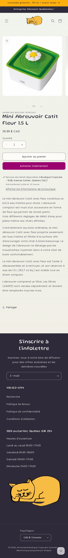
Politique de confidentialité (23, 411)
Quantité (7, 138)
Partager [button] (11, 307)
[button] (6, 21)
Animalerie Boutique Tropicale (32, 547)
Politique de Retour (18, 404)
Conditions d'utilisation (21, 419)
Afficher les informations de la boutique (31, 189)
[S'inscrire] (57, 376)
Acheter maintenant (34, 166)
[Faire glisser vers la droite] (41, 106)
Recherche (13, 396)
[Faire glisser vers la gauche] (26, 106)
